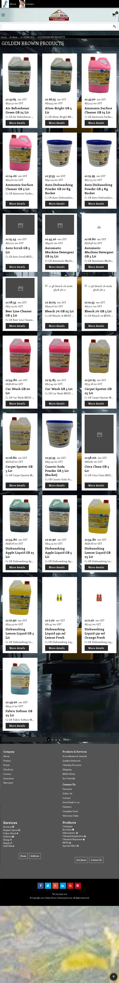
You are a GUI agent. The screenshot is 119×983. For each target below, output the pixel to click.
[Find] (114, 27)
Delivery (7, 836)
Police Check (9, 833)
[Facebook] (40, 886)
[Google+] (55, 886)
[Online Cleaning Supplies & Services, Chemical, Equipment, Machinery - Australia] (59, 15)
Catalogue (68, 826)
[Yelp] (70, 886)
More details (17, 122)
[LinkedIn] (63, 886)
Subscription (69, 832)
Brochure (68, 829)
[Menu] (3, 15)
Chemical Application (73, 836)
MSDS (66, 842)
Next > (67, 739)
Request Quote (10, 830)
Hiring (6, 839)
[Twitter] (48, 886)
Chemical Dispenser (73, 839)
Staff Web (7, 846)
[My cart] (113, 15)
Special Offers (70, 845)
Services (7, 826)
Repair (6, 842)
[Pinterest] (78, 886)
